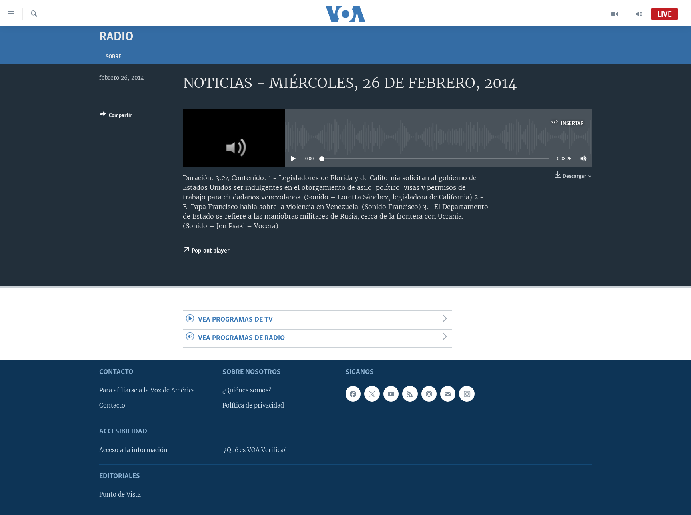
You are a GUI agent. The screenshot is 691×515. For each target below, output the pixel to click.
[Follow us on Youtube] (391, 393)
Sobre (113, 57)
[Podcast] (429, 393)
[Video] (615, 14)
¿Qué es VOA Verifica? (255, 450)
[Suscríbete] (447, 393)
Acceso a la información (133, 450)
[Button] (116, 116)
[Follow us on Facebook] (353, 393)
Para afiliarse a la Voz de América (147, 390)
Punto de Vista (120, 494)
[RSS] (409, 393)
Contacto (112, 405)
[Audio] (639, 14)
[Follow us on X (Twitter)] (371, 393)
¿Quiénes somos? (246, 390)
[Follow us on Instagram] (466, 393)
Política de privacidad (253, 405)
